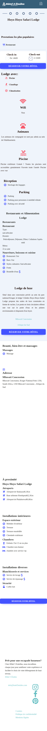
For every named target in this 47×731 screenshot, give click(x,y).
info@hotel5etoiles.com (17, 685)
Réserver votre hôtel (23, 66)
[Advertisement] (23, 628)
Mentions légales (22, 717)
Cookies (19, 711)
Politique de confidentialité (26, 714)
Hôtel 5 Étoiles (11, 677)
